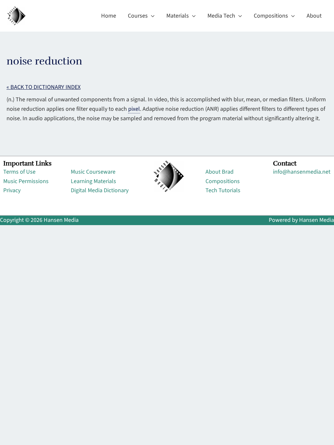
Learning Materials (93, 181)
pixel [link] (134, 109)
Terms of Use (19, 172)
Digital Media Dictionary (100, 190)
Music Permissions (26, 181)
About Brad (219, 172)
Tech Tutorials (222, 190)
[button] (151, 16)
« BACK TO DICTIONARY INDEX (44, 87)
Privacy (12, 190)
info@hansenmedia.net (301, 172)
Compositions (222, 181)
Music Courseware (93, 172)
